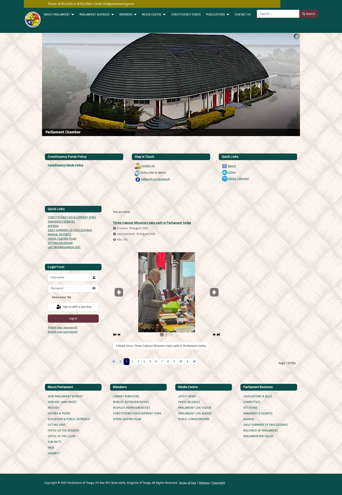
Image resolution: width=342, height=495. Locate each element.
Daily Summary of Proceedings (265, 425)
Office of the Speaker (63, 430)
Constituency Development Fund (137, 413)
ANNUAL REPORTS (59, 234)
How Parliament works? (65, 396)
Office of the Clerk (62, 436)
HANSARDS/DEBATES (61, 221)
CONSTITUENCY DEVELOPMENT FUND (72, 217)
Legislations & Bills (257, 396)
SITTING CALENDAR (60, 243)
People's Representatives (131, 407)
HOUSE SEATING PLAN (62, 238)
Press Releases (189, 402)
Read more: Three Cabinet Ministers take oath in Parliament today (162, 346)
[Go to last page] (194, 361)
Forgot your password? (62, 327)
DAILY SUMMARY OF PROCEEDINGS (70, 230)
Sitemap (204, 483)
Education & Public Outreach (69, 419)
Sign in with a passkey (77, 306)
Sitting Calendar (238, 178)
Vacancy (53, 453)
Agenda (248, 419)
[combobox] (278, 14)
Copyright (218, 483)
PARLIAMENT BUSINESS (94, 14)
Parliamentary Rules (258, 436)
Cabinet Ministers (126, 396)
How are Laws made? (62, 402)
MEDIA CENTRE (151, 14)
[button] (289, 84)
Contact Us (243, 14)
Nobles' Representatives (131, 402)
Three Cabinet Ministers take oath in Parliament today (152, 223)
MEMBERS (125, 14)
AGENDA (53, 226)
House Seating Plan (127, 419)
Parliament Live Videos (194, 407)
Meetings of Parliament (260, 430)
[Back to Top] (335, 488)
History (53, 407)
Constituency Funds (186, 14)
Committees (251, 402)
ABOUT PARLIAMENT (57, 14)
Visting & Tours (59, 413)
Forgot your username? (63, 331)
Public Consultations (193, 419)
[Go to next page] (187, 361)
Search (310, 13)
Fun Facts (54, 442)
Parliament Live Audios (194, 413)
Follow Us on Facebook (155, 179)
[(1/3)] (166, 292)
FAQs (51, 447)
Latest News (187, 396)
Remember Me (61, 297)
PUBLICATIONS (215, 14)
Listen (232, 172)
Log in (73, 318)
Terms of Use (187, 483)
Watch (232, 166)
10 (180, 361)
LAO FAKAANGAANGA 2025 (64, 247)
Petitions (250, 407)
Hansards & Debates (258, 413)
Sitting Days (57, 425)
